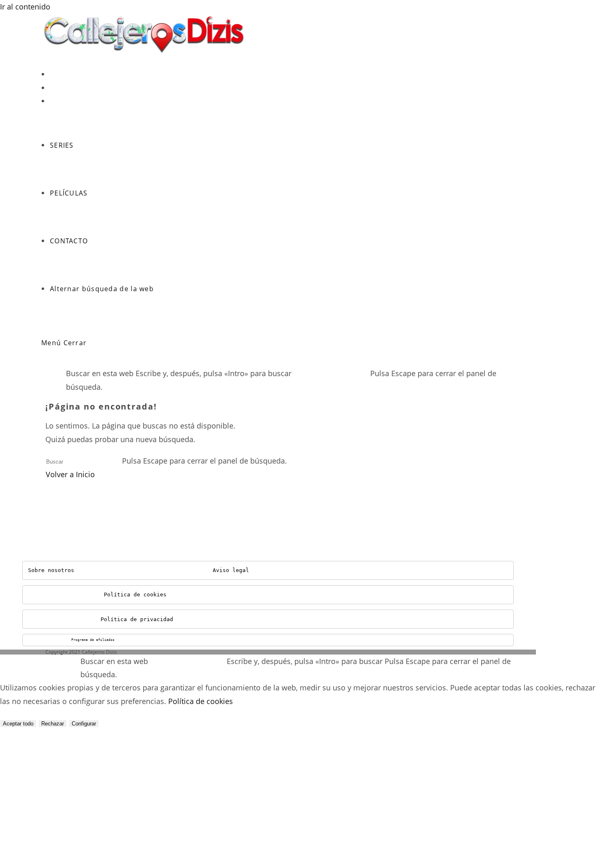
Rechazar (52, 724)
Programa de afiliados (93, 640)
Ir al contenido (25, 7)
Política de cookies (135, 594)
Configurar (84, 724)
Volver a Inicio (70, 474)
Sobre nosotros (51, 570)
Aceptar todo (18, 724)
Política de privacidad (137, 619)
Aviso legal (231, 570)
